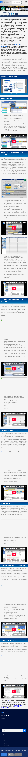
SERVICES (9, 4)
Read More (18, 754)
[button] (26, 2)
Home (1, 15)
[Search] (24, 730)
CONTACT (19, 4)
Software (5, 15)
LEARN (13, 4)
